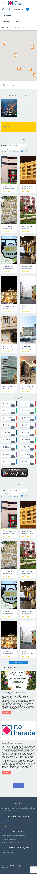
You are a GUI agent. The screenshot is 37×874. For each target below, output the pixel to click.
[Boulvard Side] (28, 250)
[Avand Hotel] (9, 330)
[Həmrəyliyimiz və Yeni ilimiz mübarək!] (18, 680)
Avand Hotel (7, 346)
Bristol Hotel (7, 266)
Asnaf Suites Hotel (29, 386)
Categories (17, 21)
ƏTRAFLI (7, 713)
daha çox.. (18, 786)
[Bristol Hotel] (9, 250)
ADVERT (4, 826)
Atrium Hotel (8, 386)
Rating (10, 152)
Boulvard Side (27, 266)
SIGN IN (8, 15)
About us (18, 27)
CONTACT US (6, 823)
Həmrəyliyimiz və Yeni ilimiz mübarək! (14, 836)
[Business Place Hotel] (28, 210)
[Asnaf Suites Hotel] (28, 370)
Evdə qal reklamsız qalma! (10, 843)
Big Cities (5, 27)
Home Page (6, 21)
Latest (16, 152)
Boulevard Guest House (12, 306)
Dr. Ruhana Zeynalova (9, 839)
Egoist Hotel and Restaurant (13, 186)
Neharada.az (6, 866)
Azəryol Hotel (27, 306)
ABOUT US (5, 821)
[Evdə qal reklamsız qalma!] (18, 730)
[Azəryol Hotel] (28, 290)
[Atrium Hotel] (9, 370)
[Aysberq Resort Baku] (28, 330)
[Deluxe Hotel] (28, 170)
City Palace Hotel (9, 226)
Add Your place (19, 9)
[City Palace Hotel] (9, 210)
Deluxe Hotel (27, 186)
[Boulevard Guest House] (9, 290)
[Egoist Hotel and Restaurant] (9, 170)
